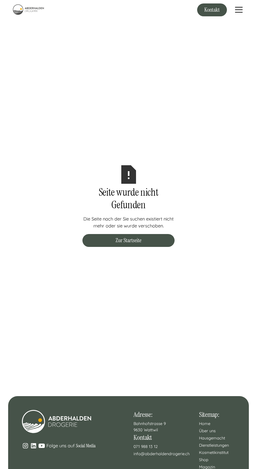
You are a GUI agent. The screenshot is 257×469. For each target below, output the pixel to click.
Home (204, 423)
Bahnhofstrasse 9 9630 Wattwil (150, 426)
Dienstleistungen (214, 445)
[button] (237, 9)
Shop (203, 459)
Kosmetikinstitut (213, 452)
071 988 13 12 (146, 446)
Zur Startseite (128, 240)
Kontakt (212, 9)
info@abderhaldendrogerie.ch (162, 453)
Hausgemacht (212, 437)
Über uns (207, 430)
